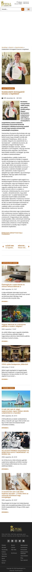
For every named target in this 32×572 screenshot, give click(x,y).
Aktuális (4, 547)
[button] (28, 9)
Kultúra (4, 552)
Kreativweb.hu (19, 570)
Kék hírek (13, 549)
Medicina (4, 556)
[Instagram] (16, 541)
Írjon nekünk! (24, 560)
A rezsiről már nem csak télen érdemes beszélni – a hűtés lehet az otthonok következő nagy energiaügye (15, 494)
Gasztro (11, 47)
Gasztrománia (19, 47)
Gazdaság (4, 549)
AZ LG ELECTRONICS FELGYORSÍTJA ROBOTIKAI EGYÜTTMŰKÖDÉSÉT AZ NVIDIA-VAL (15, 452)
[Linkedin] (12, 541)
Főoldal (4, 545)
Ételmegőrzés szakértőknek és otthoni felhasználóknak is (13, 285)
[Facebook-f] (8, 541)
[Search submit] (22, 9)
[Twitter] (19, 541)
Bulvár (3, 563)
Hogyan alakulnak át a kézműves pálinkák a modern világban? (14, 325)
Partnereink (24, 549)
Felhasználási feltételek (24, 552)
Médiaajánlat (24, 545)
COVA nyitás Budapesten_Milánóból (15, 364)
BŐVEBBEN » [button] (5, 301)
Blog (22, 558)
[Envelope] (23, 541)
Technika (4, 554)
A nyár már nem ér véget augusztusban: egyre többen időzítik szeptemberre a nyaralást (15, 411)
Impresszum (24, 547)
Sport (3, 558)
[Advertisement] (16, 30)
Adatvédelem (24, 555)
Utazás (13, 547)
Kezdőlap (4, 47)
